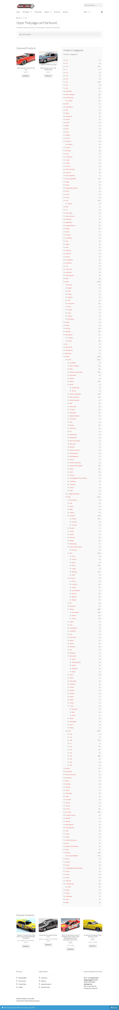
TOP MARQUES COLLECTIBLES (78, 478)
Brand (69, 359)
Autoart (68, 119)
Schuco (72, 459)
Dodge (67, 182)
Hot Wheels (69, 238)
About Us (65, 12)
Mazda (67, 325)
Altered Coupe (69, 97)
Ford (67, 200)
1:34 (67, 79)
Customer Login (45, 987)
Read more (25, 76)
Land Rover (69, 263)
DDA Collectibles (70, 169)
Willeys (72, 728)
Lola (67, 266)
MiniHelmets (69, 350)
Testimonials (38, 12)
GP (66, 210)
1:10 (67, 60)
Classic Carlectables (75, 394)
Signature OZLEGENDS (76, 466)
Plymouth (72, 684)
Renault (74, 600)
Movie (71, 675)
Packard (70, 316)
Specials (68, 852)
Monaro (74, 615)
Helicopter (69, 219)
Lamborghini (69, 260)
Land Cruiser (71, 303)
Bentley (70, 285)
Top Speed (73, 481)
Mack (67, 278)
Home (18, 12)
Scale (69, 731)
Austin (67, 113)
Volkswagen (73, 721)
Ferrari (67, 197)
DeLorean (68, 172)
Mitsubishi (68, 353)
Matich (67, 322)
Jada (67, 241)
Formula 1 (72, 578)
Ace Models (69, 91)
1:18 (67, 66)
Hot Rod (70, 100)
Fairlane (70, 203)
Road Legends (73, 453)
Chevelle (70, 144)
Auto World (69, 116)
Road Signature (74, 456)
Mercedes (68, 331)
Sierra (73, 575)
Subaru (72, 699)
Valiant (72, 718)
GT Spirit (72, 409)
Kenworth (68, 253)
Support (47, 12)
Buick (67, 132)
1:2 (66, 69)
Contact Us (57, 12)
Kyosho (68, 256)
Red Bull (74, 597)
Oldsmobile (73, 681)
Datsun (70, 294)
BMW (67, 125)
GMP (67, 207)
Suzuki (73, 671)
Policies (21, 987)
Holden (68, 228)
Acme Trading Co (70, 94)
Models (68, 356)
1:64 (67, 88)
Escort (67, 191)
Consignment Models (73, 494)
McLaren (68, 328)
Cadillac (68, 135)
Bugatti (70, 288)
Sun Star (72, 475)
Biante (67, 122)
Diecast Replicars (70, 175)
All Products (26, 12)
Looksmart (69, 272)
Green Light (69, 213)
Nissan (72, 678)
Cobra (67, 154)
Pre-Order (68, 812)
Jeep (67, 247)
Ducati (67, 185)
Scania (73, 715)
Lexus (69, 306)
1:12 (67, 63)
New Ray (72, 447)
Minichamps (69, 347)
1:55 (67, 85)
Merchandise (69, 335)
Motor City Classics (75, 441)
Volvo (71, 724)
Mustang (74, 572)
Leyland (70, 309)
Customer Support (46, 984)
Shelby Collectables (75, 462)
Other (67, 796)
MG (66, 344)
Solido (71, 469)
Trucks (71, 706)
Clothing (68, 150)
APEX (67, 104)
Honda (67, 232)
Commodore (69, 157)
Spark (71, 472)
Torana (74, 618)
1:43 (67, 82)
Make (67, 281)
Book (67, 129)
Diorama (74, 550)
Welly (71, 490)
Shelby (72, 696)
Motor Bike (73, 656)
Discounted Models (71, 178)
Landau (74, 568)
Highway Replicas (70, 225)
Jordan (74, 587)
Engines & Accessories (72, 188)
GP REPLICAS (75, 388)
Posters (70, 341)
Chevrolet (68, 141)
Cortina (68, 163)
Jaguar (67, 244)
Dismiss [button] (115, 1007)
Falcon (67, 194)
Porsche (72, 690)
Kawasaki (68, 250)
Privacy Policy (22, 984)
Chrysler (68, 147)
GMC (69, 300)
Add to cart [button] (48, 76)
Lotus (69, 313)
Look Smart (69, 269)
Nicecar (74, 391)
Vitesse (72, 487)
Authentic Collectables (76, 372)
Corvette (68, 166)
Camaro (68, 138)
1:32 (67, 76)
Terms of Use (22, 981)
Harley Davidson (70, 216)
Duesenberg (73, 544)
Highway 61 (69, 222)
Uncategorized (70, 884)
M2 (70, 431)
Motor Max (73, 444)
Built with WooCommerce (32, 1001)
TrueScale (72, 484)
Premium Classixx (75, 450)
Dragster (70, 297)
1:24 (67, 72)
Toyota (72, 703)
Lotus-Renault (70, 275)
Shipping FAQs (22, 978)
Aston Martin (69, 107)
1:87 (71, 765)
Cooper (68, 160)
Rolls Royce (71, 319)
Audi (67, 110)
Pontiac (72, 687)
